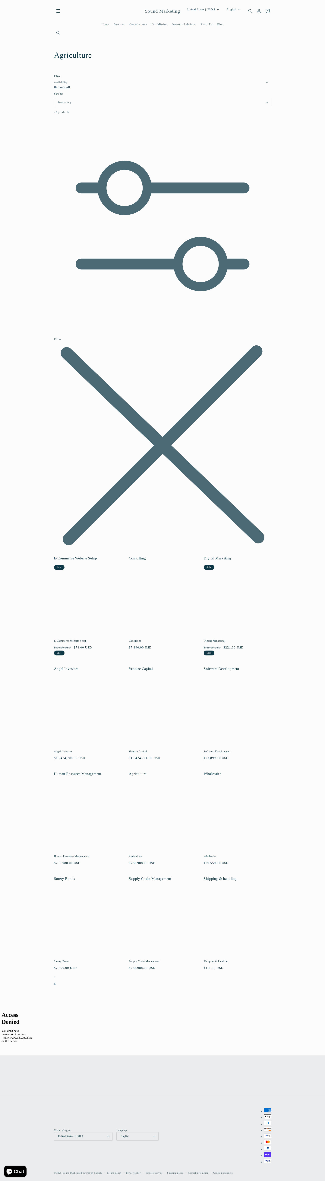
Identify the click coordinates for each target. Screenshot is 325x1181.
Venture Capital (141, 669)
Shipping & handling (220, 879)
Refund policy (114, 1173)
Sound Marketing (71, 1173)
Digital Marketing (217, 558)
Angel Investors (66, 669)
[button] (58, 11)
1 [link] (55, 977)
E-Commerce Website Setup (75, 558)
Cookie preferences (223, 1173)
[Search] (58, 33)
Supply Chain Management (150, 879)
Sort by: (58, 93)
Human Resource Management (77, 774)
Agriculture (138, 774)
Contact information (198, 1173)
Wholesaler (212, 774)
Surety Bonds (64, 879)
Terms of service (154, 1173)
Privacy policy (133, 1173)
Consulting (137, 558)
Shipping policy (175, 1173)
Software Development (221, 669)
